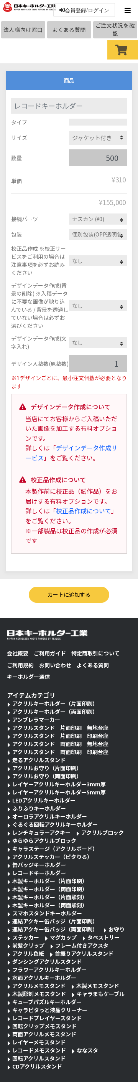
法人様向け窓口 (23, 29)
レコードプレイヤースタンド (47, 1018)
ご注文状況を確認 (115, 29)
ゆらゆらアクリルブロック (44, 840)
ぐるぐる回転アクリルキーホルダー (55, 824)
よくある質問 (69, 29)
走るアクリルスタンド (39, 760)
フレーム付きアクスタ (81, 945)
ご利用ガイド (50, 653)
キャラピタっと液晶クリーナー (49, 1010)
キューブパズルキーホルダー (47, 1002)
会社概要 (17, 653)
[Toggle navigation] (128, 10)
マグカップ (63, 937)
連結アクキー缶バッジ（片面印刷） (55, 921)
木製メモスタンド (97, 985)
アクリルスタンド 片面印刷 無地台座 (60, 727)
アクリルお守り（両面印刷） (47, 776)
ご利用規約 (20, 665)
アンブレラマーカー (36, 719)
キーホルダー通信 (28, 676)
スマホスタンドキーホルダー (47, 913)
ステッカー (25, 937)
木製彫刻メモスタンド (39, 994)
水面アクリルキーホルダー (44, 977)
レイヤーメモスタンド (39, 1042)
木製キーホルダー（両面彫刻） (49, 905)
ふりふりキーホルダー (39, 808)
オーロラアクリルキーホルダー (49, 816)
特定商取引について (95, 653)
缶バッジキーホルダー (39, 865)
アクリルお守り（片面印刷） (47, 768)
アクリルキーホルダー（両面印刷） (55, 711)
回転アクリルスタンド (39, 1058)
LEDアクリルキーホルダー (44, 800)
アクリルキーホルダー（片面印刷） (55, 703)
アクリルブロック (102, 832)
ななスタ (87, 1050)
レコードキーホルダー (39, 873)
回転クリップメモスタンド (44, 1026)
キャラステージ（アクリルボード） (55, 848)
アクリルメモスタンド (39, 985)
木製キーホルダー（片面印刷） (49, 881)
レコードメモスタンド (39, 1050)
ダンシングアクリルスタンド (47, 961)
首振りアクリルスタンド (84, 953)
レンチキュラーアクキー (41, 832)
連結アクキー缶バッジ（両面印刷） (55, 929)
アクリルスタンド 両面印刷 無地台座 (60, 744)
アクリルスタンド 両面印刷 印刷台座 (60, 752)
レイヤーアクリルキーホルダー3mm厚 (59, 784)
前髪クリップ (28, 945)
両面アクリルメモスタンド (44, 1034)
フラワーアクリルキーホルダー (49, 969)
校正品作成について (83, 510)
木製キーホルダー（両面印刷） (49, 889)
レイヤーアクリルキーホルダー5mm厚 (59, 792)
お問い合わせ (55, 665)
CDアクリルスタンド (37, 1066)
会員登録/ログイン (87, 10)
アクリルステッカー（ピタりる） (52, 856)
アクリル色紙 (28, 953)
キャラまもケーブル (101, 994)
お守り (116, 929)
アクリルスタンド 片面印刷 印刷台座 (60, 736)
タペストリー (103, 937)
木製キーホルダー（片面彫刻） (49, 897)
